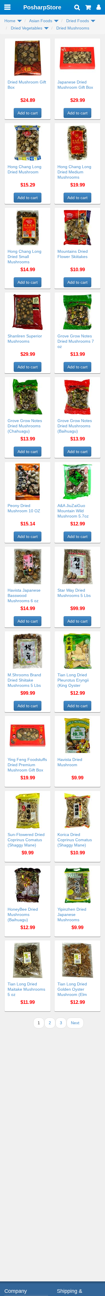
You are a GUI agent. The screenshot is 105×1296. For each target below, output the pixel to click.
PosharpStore (42, 7)
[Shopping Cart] (88, 8)
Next (75, 1022)
